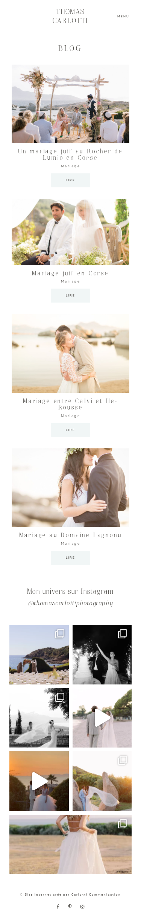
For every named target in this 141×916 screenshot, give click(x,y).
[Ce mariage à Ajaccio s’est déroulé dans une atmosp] (70, 844)
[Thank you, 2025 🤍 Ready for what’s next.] (102, 781)
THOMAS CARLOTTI (70, 16)
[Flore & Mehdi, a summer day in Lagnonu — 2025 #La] (39, 781)
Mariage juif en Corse (70, 273)
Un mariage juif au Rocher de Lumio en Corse (70, 155)
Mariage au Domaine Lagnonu (70, 535)
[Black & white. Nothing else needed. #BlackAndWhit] (39, 718)
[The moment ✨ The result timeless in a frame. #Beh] (102, 718)
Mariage (70, 166)
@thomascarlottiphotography (70, 604)
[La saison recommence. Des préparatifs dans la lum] (102, 654)
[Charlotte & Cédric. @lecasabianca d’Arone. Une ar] (39, 654)
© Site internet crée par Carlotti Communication (70, 895)
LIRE (70, 180)
